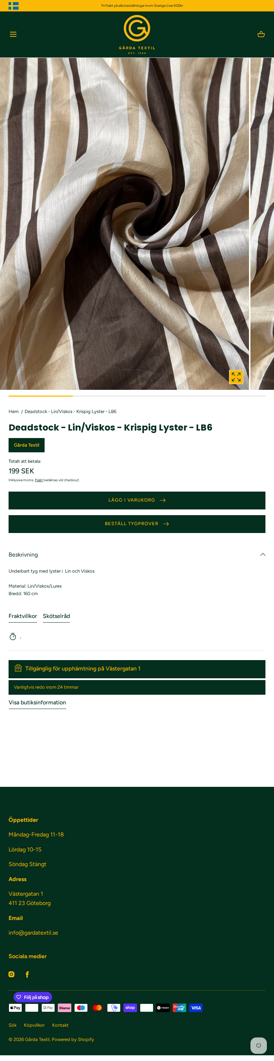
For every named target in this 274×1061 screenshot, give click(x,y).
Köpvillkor (34, 1025)
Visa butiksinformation (37, 702)
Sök (12, 1025)
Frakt (39, 480)
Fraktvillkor (23, 616)
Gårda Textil (37, 1039)
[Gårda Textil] (137, 34)
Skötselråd (56, 616)
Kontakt (60, 1025)
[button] (13, 34)
